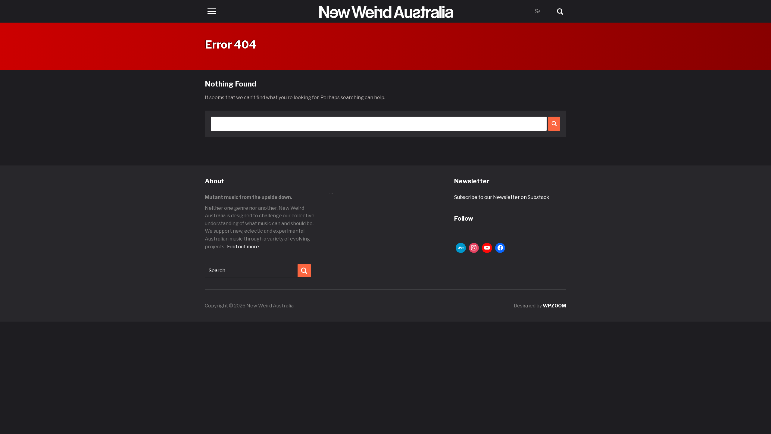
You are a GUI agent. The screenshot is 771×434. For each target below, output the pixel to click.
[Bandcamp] (460, 248)
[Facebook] (500, 248)
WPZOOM (554, 306)
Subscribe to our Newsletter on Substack (501, 197)
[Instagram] (474, 248)
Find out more (243, 247)
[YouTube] (487, 248)
